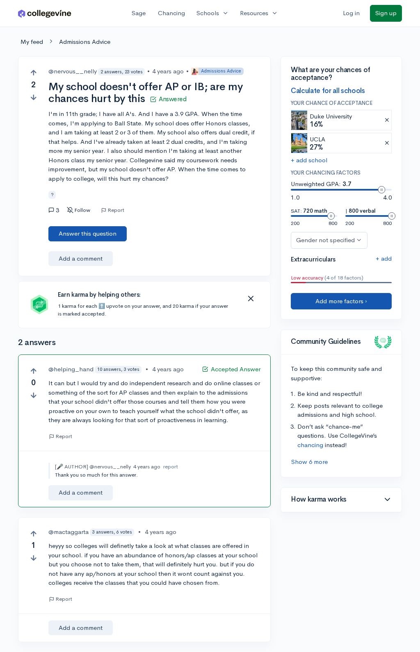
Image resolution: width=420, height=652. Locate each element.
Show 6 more (309, 462)
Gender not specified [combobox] (325, 240)
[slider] (381, 189)
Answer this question (87, 233)
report (170, 466)
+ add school (309, 160)
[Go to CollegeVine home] (44, 13)
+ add (384, 258)
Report (115, 210)
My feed (32, 41)
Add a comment (81, 258)
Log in (351, 13)
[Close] (250, 298)
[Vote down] (33, 97)
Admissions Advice (84, 41)
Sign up (386, 13)
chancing (310, 445)
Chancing (171, 13)
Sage (139, 13)
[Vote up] (33, 72)
